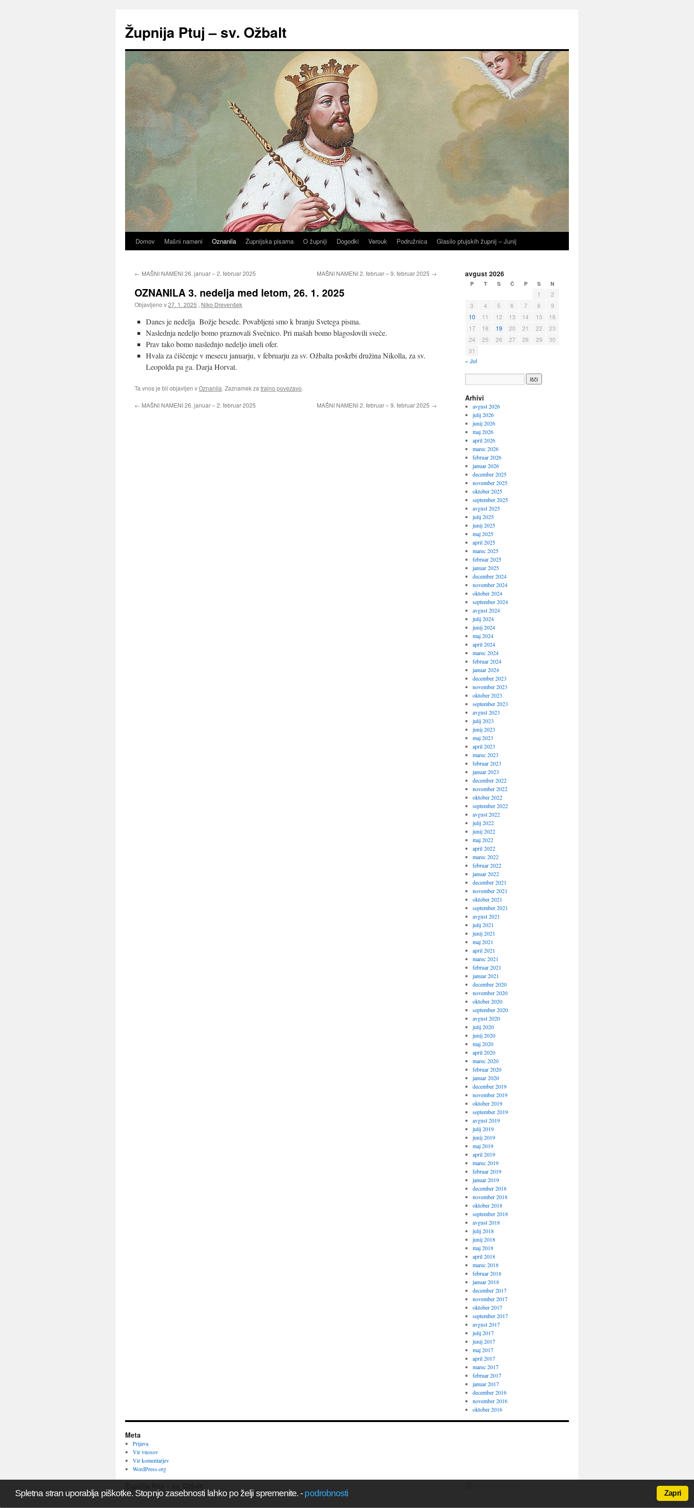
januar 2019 (486, 1180)
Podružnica (412, 241)
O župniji (315, 241)
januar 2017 (486, 1384)
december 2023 (490, 678)
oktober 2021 (487, 899)
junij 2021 (484, 933)
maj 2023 (483, 737)
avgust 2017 (486, 1324)
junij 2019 (484, 1137)
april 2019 (484, 1154)
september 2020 (490, 1010)
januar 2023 (486, 771)
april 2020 (484, 1052)
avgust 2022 (486, 814)
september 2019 (490, 1112)
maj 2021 (483, 942)
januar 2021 (486, 976)
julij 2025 (483, 516)
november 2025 (490, 482)
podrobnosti (326, 1493)
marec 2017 (486, 1367)
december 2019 (490, 1086)
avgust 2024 (486, 610)
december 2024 (490, 576)
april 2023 (484, 746)
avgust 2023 (486, 712)
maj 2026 (483, 431)
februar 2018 (487, 1273)
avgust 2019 (486, 1120)
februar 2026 (487, 457)
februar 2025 (487, 559)
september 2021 (490, 908)
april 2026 (484, 440)
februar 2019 (487, 1171)
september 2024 (490, 601)
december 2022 (490, 780)
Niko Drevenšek (221, 304)
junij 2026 (484, 423)
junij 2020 (484, 1035)
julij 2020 (483, 1027)
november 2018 (490, 1197)
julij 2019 (483, 1129)
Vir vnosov (145, 1452)
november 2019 (490, 1095)
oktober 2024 (487, 593)
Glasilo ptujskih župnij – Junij (476, 241)
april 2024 (484, 644)
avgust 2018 (486, 1222)
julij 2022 (483, 822)
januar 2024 (486, 669)
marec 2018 (486, 1265)
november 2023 (490, 686)
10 (472, 317)
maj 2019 (483, 1146)
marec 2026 (486, 448)
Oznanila (224, 241)
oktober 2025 (487, 491)
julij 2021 (483, 925)
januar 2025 (486, 567)
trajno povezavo (281, 388)
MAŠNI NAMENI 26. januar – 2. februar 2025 (195, 273)
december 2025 (490, 474)
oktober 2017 (487, 1307)
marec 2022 (486, 856)
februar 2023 (487, 763)
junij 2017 (484, 1341)
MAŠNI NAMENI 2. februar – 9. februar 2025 (377, 273)
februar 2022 (487, 865)
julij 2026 (483, 414)
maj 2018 (483, 1248)
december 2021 (490, 882)
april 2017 (484, 1358)
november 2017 (490, 1299)
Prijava (140, 1443)
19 (499, 328)
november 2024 (490, 584)
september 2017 (490, 1316)
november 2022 (490, 788)
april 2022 (484, 848)
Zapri (672, 1493)
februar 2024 (487, 661)
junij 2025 (484, 525)
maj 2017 (483, 1350)
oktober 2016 (487, 1409)
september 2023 (490, 703)
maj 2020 (483, 1044)
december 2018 (490, 1188)
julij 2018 (483, 1231)
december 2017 (490, 1290)
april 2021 (484, 950)
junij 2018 (484, 1239)
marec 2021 (486, 959)
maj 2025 (483, 533)
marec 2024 (486, 652)
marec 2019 (486, 1163)
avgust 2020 (486, 1018)
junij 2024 (484, 627)
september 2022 (490, 805)
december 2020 (490, 984)
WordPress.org (149, 1469)
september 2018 (490, 1214)
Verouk (377, 241)
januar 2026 (486, 465)
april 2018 (484, 1256)
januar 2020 (486, 1078)
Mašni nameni (183, 241)
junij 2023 (484, 729)
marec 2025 (486, 550)
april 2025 (484, 542)
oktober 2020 (487, 1001)
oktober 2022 (487, 797)
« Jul (471, 361)
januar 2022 (486, 874)
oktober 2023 (487, 695)
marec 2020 (486, 1061)
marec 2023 (486, 754)
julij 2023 (483, 720)
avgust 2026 (486, 406)
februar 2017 (487, 1375)
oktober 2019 (487, 1103)
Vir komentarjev (151, 1460)
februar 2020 (487, 1069)
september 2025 (490, 499)
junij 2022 (484, 831)
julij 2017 (483, 1333)
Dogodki (348, 241)
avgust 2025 (486, 508)
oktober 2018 (487, 1205)
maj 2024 (483, 635)
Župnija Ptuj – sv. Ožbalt (206, 32)
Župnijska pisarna (269, 241)
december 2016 (490, 1392)
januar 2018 (486, 1282)
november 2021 (490, 891)
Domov (145, 241)
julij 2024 (483, 618)
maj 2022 (483, 839)
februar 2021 (487, 967)
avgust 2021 (486, 916)
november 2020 (490, 993)
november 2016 (490, 1401)
